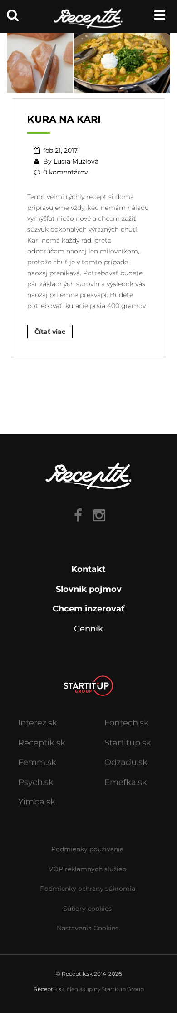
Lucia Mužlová (76, 161)
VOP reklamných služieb (87, 869)
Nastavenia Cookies (87, 928)
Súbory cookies (87, 908)
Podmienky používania (87, 849)
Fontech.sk (126, 723)
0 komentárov (65, 172)
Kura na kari (64, 119)
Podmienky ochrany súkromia (87, 888)
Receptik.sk (41, 743)
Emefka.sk (125, 782)
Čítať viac (49, 332)
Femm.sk (37, 762)
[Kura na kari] (88, 59)
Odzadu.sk (126, 762)
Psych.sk (36, 782)
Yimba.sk (36, 802)
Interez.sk (37, 723)
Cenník (88, 629)
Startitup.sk (127, 743)
